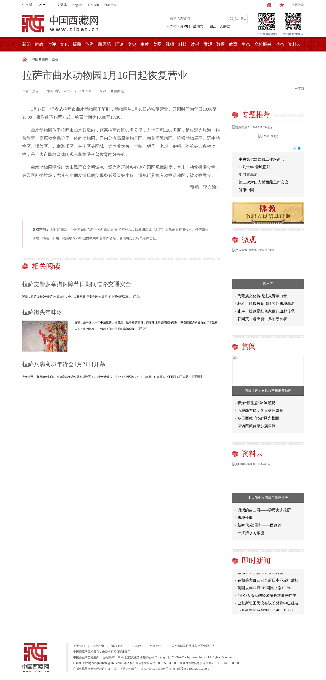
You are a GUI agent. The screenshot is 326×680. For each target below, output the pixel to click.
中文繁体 (60, 5)
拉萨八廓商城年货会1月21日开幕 (63, 364)
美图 (157, 44)
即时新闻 (256, 560)
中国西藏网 (40, 59)
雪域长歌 (245, 518)
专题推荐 (256, 114)
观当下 (268, 284)
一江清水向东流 (250, 533)
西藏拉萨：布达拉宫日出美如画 (268, 391)
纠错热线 (155, 646)
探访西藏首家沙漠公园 (256, 426)
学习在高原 (248, 175)
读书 (195, 44)
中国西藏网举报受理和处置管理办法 (192, 646)
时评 (51, 44)
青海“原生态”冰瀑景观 (256, 403)
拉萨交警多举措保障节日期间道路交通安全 (76, 284)
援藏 (77, 44)
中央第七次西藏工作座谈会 (261, 159)
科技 (182, 44)
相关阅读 (46, 266)
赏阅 (249, 346)
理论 (119, 44)
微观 (208, 44)
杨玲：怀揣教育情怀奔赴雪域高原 (266, 304)
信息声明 (98, 646)
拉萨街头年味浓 (42, 312)
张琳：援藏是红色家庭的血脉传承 (266, 311)
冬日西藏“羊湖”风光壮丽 (258, 418)
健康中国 (246, 190)
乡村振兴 (262, 44)
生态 (246, 44)
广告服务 (136, 646)
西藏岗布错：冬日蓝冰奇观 (260, 411)
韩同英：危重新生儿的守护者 (262, 319)
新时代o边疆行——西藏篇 (259, 525)
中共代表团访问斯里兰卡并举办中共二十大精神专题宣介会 (268, 609)
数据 (220, 44)
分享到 (299, 88)
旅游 (89, 44)
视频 (170, 44)
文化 (64, 44)
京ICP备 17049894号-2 (156, 668)
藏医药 (104, 44)
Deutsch (93, 5)
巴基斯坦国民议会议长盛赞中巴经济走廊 (268, 601)
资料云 (294, 44)
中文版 (27, 5)
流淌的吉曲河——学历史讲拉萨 (264, 510)
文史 (132, 44)
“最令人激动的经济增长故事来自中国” (266, 594)
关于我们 (79, 646)
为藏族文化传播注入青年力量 (262, 296)
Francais (110, 5)
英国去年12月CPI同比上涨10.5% (264, 585)
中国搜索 (298, 4)
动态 (279, 44)
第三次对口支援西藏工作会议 (263, 182)
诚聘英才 (117, 646)
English (77, 5)
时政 (39, 44)
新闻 (26, 44)
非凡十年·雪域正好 (254, 167)
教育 (233, 44)
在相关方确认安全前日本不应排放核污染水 (268, 578)
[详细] (136, 296)
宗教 (144, 44)
